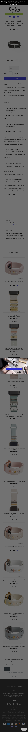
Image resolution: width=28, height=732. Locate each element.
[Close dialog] (27, 359)
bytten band (20, 1)
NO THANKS (14, 371)
